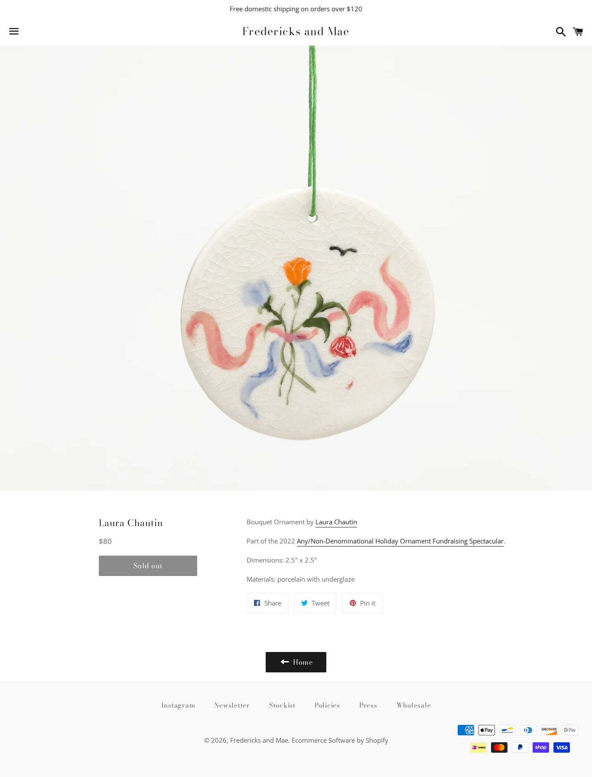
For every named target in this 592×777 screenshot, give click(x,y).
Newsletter (232, 705)
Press (368, 705)
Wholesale (414, 705)
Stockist (282, 705)
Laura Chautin (336, 521)
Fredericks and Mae (296, 31)
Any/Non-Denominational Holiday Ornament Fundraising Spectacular (400, 541)
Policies (327, 705)
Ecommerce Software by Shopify (340, 740)
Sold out (147, 565)
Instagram (178, 705)
